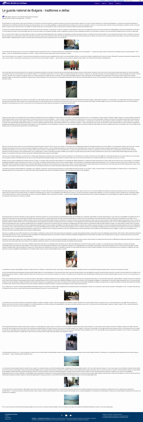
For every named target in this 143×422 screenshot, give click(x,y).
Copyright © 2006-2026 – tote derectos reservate (112, 414)
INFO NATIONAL (120, 1)
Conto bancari (8, 417)
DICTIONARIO (111, 1)
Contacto (7, 415)
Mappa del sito (8, 419)
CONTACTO (103, 1)
